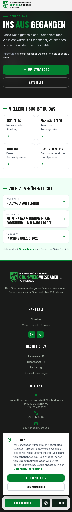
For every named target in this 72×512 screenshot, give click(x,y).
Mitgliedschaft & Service (36, 324)
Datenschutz (34, 361)
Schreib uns (26, 249)
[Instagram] (31, 334)
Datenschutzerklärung (27, 468)
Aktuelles (36, 82)
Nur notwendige (36, 487)
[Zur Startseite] (36, 5)
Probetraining (22, 502)
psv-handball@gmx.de (36, 427)
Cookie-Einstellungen (36, 373)
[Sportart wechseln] (46, 503)
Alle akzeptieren (36, 478)
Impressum (34, 356)
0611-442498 (36, 417)
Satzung (34, 367)
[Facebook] (40, 334)
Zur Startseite (38, 69)
